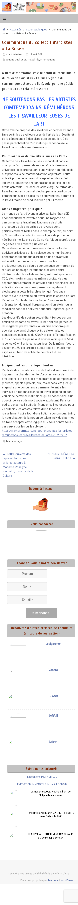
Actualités (15, 29)
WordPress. (67, 880)
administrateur (14, 54)
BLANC (53, 696)
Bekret (53, 742)
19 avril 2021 (36, 54)
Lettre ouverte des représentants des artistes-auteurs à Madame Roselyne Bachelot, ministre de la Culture (18, 465)
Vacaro (53, 670)
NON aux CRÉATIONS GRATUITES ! (61, 456)
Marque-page (14, 441)
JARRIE (53, 715)
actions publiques (36, 29)
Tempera (53, 880)
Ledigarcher (53, 644)
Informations (47, 59)
